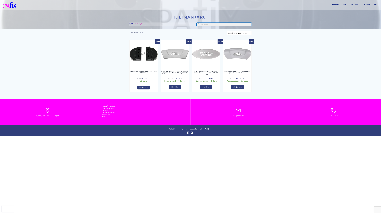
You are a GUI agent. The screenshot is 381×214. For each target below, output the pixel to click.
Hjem (131, 24)
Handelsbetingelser (108, 108)
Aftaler (367, 4)
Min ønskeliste (106, 110)
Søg (375, 4)
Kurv (103, 116)
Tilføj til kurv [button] (143, 87)
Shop (345, 4)
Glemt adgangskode (108, 112)
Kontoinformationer (108, 106)
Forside (335, 4)
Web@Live (209, 129)
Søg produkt (106, 114)
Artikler (354, 4)
